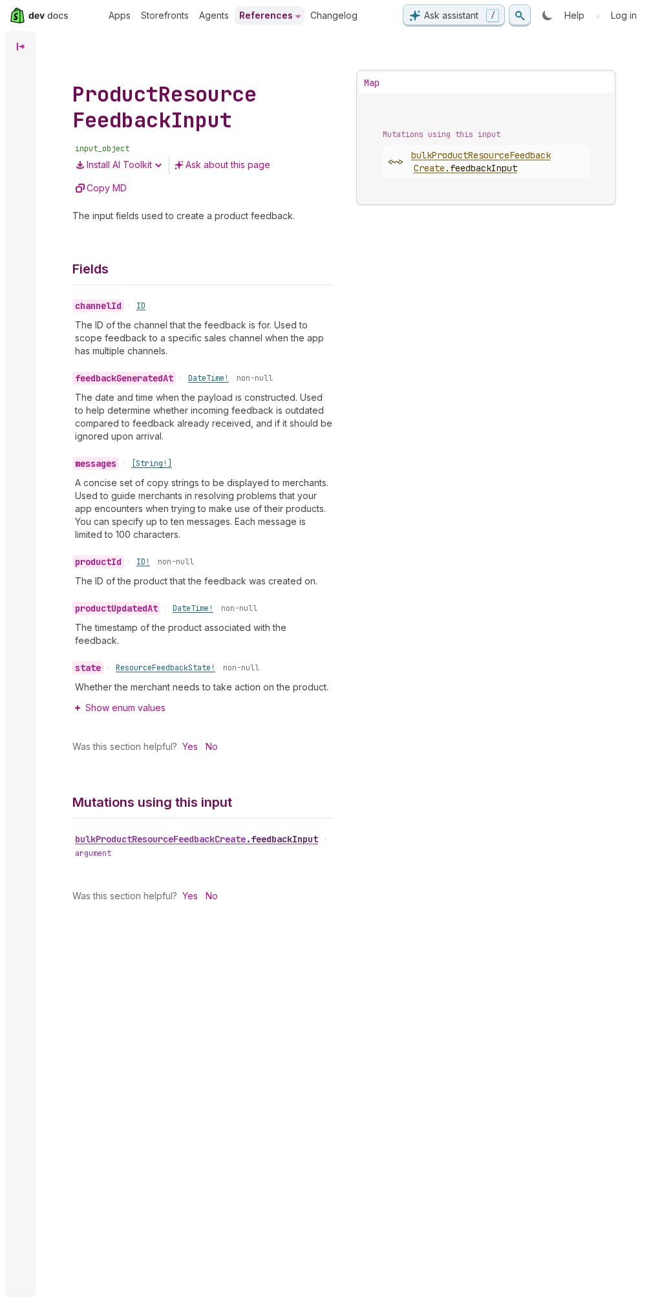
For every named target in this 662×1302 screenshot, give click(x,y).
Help (574, 15)
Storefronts (165, 15)
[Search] (520, 16)
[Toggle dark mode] (547, 15)
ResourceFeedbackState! (165, 668)
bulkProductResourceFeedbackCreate (196, 839)
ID (140, 306)
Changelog (334, 15)
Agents (214, 15)
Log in (624, 15)
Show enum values (125, 707)
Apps (120, 15)
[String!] (151, 463)
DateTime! (208, 378)
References (266, 15)
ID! (143, 562)
